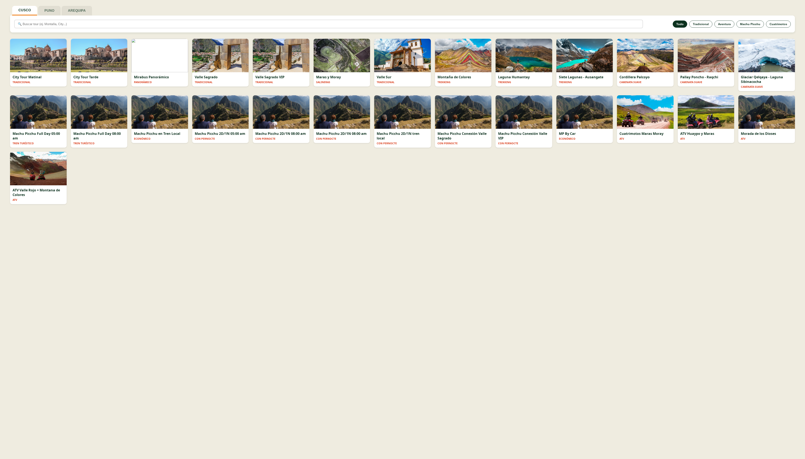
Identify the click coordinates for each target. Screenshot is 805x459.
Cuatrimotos (778, 24)
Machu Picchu (750, 24)
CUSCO (24, 10)
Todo (680, 24)
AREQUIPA (77, 10)
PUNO (49, 10)
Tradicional (701, 24)
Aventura (724, 24)
